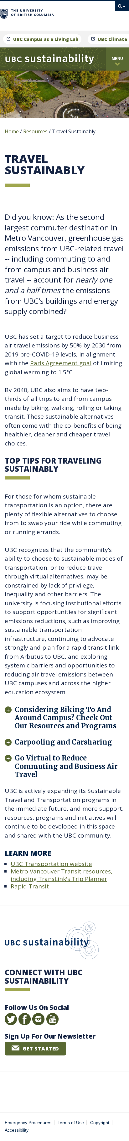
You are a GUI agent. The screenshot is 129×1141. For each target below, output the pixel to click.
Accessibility (16, 1130)
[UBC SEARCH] (122, 8)
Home (12, 131)
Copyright (99, 1122)
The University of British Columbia (82, 13)
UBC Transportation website (51, 864)
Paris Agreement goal (60, 363)
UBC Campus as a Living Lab (45, 39)
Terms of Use (71, 1122)
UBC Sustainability (52, 942)
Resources (35, 131)
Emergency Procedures (28, 1122)
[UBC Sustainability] (50, 59)
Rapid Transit (30, 886)
